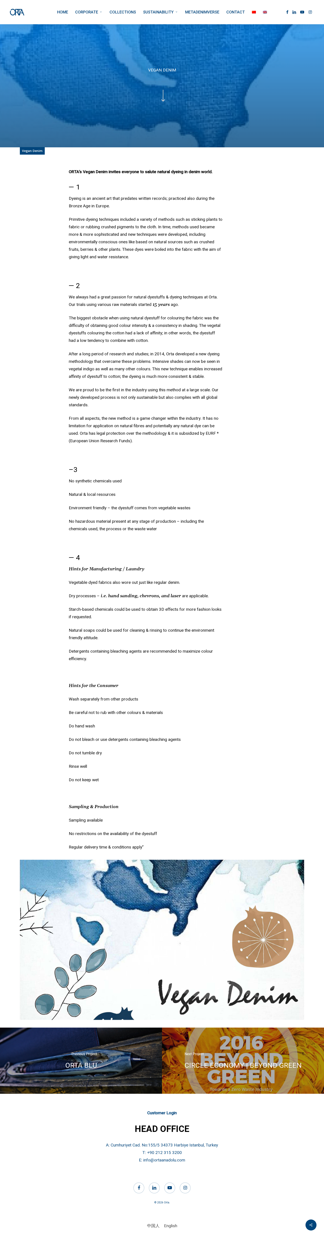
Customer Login (162, 1113)
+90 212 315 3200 (164, 1153)
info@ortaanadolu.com (164, 1160)
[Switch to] (254, 12)
